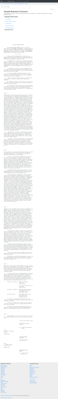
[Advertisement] (29, 37)
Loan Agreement (8, 19)
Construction (3, 368)
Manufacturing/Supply (4, 381)
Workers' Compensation (34, 377)
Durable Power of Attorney (34, 367)
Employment (3, 371)
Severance (2, 390)
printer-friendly (52, 9)
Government (32, 369)
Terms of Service (3, 397)
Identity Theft (32, 370)
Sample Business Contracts (8, 3)
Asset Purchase (3, 365)
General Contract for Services (10, 21)
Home (6, 1)
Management (3, 380)
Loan (1, 379)
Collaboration (3, 367)
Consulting (2, 369)
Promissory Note (8, 23)
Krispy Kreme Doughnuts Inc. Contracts (21, 3)
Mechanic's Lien (32, 373)
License (2, 377)
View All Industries (33, 381)
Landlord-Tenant (32, 371)
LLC (1, 378)
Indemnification (3, 373)
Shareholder (3, 391)
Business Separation (4, 366)
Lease (2, 376)
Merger (2, 382)
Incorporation (20, 1)
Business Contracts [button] (11, 1)
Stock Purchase (3, 392)
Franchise (2, 372)
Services (2, 389)
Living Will (31, 372)
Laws (16, 1)
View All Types (32, 380)
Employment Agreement (9, 25)
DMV (30, 366)
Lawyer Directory (26, 1)
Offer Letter (3, 384)
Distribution (3, 370)
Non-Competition (4, 383)
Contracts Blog (32, 378)
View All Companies (33, 382)
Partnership (3, 385)
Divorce (31, 365)
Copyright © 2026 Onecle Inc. (6, 395)
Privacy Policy (9, 397)
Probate (31, 376)
